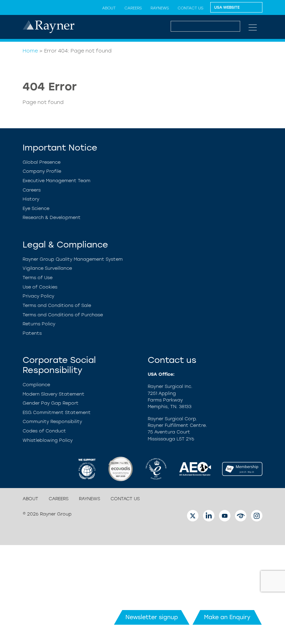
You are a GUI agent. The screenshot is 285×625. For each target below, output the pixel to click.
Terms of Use (37, 277)
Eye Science (36, 208)
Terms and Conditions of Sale (57, 305)
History (31, 199)
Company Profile (42, 171)
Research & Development (52, 217)
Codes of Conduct (44, 430)
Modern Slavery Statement (53, 394)
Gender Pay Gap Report (51, 403)
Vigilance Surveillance (47, 268)
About (109, 8)
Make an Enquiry (227, 617)
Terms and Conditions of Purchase (63, 314)
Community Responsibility (52, 421)
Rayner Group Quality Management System (73, 259)
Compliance (36, 384)
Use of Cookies (40, 287)
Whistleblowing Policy (48, 440)
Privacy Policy (38, 296)
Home (30, 51)
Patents (32, 333)
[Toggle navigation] (252, 27)
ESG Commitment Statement (57, 412)
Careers (133, 8)
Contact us (190, 8)
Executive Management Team (56, 180)
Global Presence (41, 162)
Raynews (159, 8)
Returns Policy (39, 323)
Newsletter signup (151, 617)
